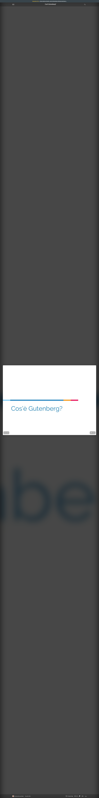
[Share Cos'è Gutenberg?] (79, 796)
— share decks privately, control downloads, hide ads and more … (49, 1)
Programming (70, 796)
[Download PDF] (86, 796)
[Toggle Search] (85, 4)
